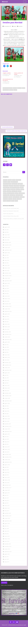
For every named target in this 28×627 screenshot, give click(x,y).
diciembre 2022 (7, 331)
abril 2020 (6, 413)
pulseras (10, 198)
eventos (21, 187)
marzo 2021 (7, 385)
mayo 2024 (6, 291)
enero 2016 (6, 541)
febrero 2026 (7, 237)
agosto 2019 (7, 434)
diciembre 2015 (7, 544)
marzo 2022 (7, 354)
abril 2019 (6, 444)
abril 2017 (6, 503)
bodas (13, 179)
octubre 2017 (7, 490)
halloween (9, 191)
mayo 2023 (6, 319)
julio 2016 (6, 526)
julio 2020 (6, 406)
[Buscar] (23, 172)
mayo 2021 (6, 380)
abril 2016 (6, 533)
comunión (11, 185)
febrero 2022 (7, 357)
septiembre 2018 (8, 462)
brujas (9, 181)
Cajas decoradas (14, 181)
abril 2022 (6, 352)
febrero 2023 (7, 326)
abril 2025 (6, 262)
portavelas (5, 198)
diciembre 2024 (7, 273)
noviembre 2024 (7, 275)
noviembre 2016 (7, 515)
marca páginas (6, 195)
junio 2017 (6, 498)
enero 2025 (6, 270)
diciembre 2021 (7, 362)
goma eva (19, 88)
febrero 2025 (7, 268)
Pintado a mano (16, 197)
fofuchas (14, 88)
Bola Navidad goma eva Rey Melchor (8, 79)
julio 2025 (6, 255)
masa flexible (12, 195)
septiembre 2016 (8, 521)
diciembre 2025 (7, 242)
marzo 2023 (7, 324)
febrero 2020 (7, 418)
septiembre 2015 (8, 551)
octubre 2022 (7, 337)
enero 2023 (6, 329)
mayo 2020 (6, 411)
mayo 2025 (6, 260)
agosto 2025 (7, 252)
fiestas (4, 189)
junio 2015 (6, 559)
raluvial (14, 26)
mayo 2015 (6, 561)
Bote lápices (18, 179)
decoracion (22, 185)
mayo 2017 (6, 500)
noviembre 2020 (7, 395)
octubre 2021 (7, 367)
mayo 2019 (6, 441)
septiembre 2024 (8, 280)
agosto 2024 (7, 283)
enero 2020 (6, 421)
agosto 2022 (7, 342)
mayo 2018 (6, 472)
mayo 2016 (6, 531)
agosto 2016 (7, 523)
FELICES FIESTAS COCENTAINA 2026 (11, 208)
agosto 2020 (7, 403)
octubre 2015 (7, 549)
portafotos (22, 197)
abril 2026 (6, 232)
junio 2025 (6, 257)
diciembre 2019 (7, 423)
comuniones (5, 185)
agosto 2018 (7, 464)
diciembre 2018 (7, 454)
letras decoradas (10, 193)
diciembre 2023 (7, 303)
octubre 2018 (7, 459)
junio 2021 (6, 377)
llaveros (16, 193)
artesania (5, 179)
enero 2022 (6, 360)
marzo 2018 (7, 477)
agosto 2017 (7, 492)
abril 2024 (6, 293)
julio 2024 (6, 285)
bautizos (9, 179)
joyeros (4, 193)
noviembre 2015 (7, 546)
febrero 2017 (7, 508)
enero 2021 (6, 390)
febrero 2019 (7, 449)
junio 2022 (6, 347)
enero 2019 (6, 452)
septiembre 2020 (8, 400)
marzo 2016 (7, 536)
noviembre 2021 (7, 365)
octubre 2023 (7, 308)
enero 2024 (6, 301)
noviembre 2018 (7, 457)
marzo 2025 (7, 265)
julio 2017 (6, 495)
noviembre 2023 (7, 306)
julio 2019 (6, 436)
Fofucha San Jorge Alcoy (8, 213)
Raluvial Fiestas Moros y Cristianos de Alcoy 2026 (13, 218)
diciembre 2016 (7, 513)
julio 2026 (6, 229)
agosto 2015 (7, 554)
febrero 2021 (7, 388)
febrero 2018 (7, 480)
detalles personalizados (7, 88)
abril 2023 (6, 321)
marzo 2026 (7, 234)
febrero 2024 (7, 298)
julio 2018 (6, 467)
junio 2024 (6, 288)
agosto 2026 (7, 227)
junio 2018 (6, 469)
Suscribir (4, 582)
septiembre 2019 (8, 431)
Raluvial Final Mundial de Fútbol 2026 (11, 211)
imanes (19, 191)
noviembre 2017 (7, 487)
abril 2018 (6, 475)
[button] (14, 13)
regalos (15, 89)
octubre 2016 (7, 518)
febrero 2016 (7, 538)
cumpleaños (16, 185)
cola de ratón (14, 183)
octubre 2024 (7, 278)
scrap (4, 200)
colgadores (20, 183)
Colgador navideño (7, 73)
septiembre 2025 (8, 250)
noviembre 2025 (7, 245)
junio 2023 (6, 316)
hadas (23, 88)
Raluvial (5, 1)
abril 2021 (6, 383)
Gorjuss (22, 189)
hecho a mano (14, 191)
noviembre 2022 (7, 334)
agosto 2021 (7, 372)
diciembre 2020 (7, 393)
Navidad (11, 89)
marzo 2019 (7, 446)
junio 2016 (6, 528)
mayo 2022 (6, 349)
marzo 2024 (7, 296)
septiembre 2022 (8, 339)
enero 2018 (6, 482)
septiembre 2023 (8, 311)
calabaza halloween (7, 183)
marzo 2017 (7, 505)
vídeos (16, 200)
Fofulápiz (13, 189)
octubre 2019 (7, 429)
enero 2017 (6, 510)
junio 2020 (6, 408)
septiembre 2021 (8, 370)
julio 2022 (6, 344)
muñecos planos (19, 195)
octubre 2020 (7, 398)
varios (13, 200)
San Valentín (19, 198)
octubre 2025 (7, 247)
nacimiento (5, 197)
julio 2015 (6, 556)
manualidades (5, 89)
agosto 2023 (7, 314)
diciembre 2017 (7, 485)
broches (5, 181)
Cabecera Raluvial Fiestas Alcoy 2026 (11, 216)
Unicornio (8, 200)
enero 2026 (6, 239)
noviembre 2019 (7, 426)
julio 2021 (6, 375)
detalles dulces (6, 187)
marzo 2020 (7, 416)
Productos (20, 26)
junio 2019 (6, 439)
